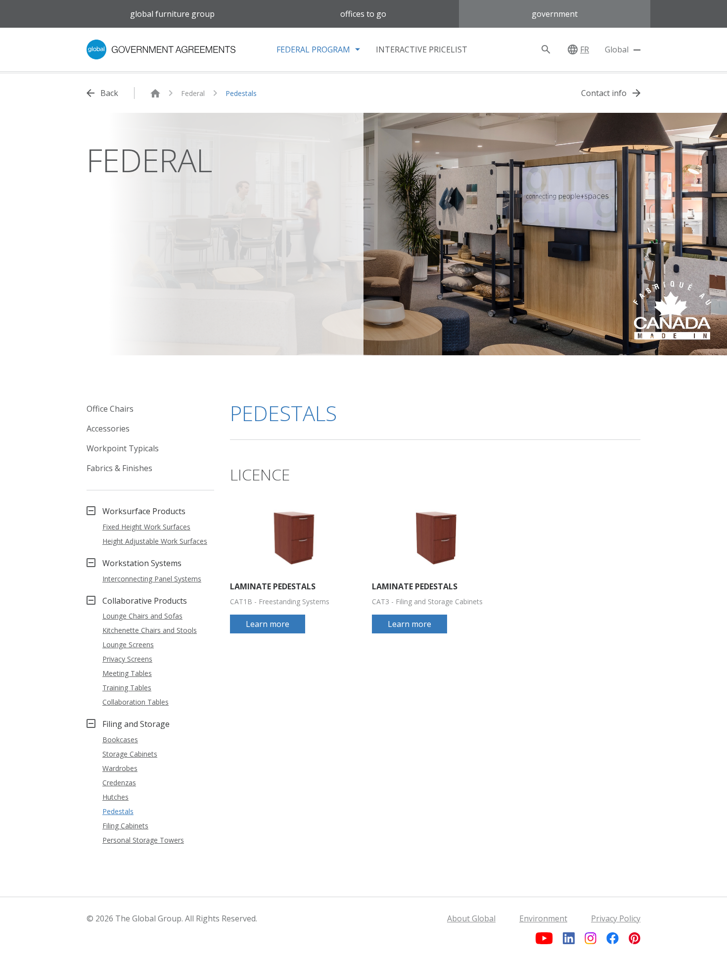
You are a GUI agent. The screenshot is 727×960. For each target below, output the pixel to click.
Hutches (115, 797)
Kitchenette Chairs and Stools (149, 630)
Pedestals (241, 93)
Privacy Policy (615, 918)
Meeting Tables (127, 673)
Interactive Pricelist (421, 49)
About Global (471, 918)
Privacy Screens (127, 659)
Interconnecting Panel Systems (151, 578)
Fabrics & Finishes (119, 468)
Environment (543, 918)
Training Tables (126, 687)
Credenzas (119, 782)
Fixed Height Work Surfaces (146, 526)
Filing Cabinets (125, 825)
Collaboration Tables (135, 702)
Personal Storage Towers (143, 840)
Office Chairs (110, 408)
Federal (193, 93)
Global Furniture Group (172, 13)
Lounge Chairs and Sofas (142, 616)
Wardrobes (119, 768)
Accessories (108, 428)
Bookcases (120, 739)
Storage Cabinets (129, 754)
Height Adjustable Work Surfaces (154, 541)
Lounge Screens (128, 644)
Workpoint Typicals (123, 448)
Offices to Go (363, 13)
